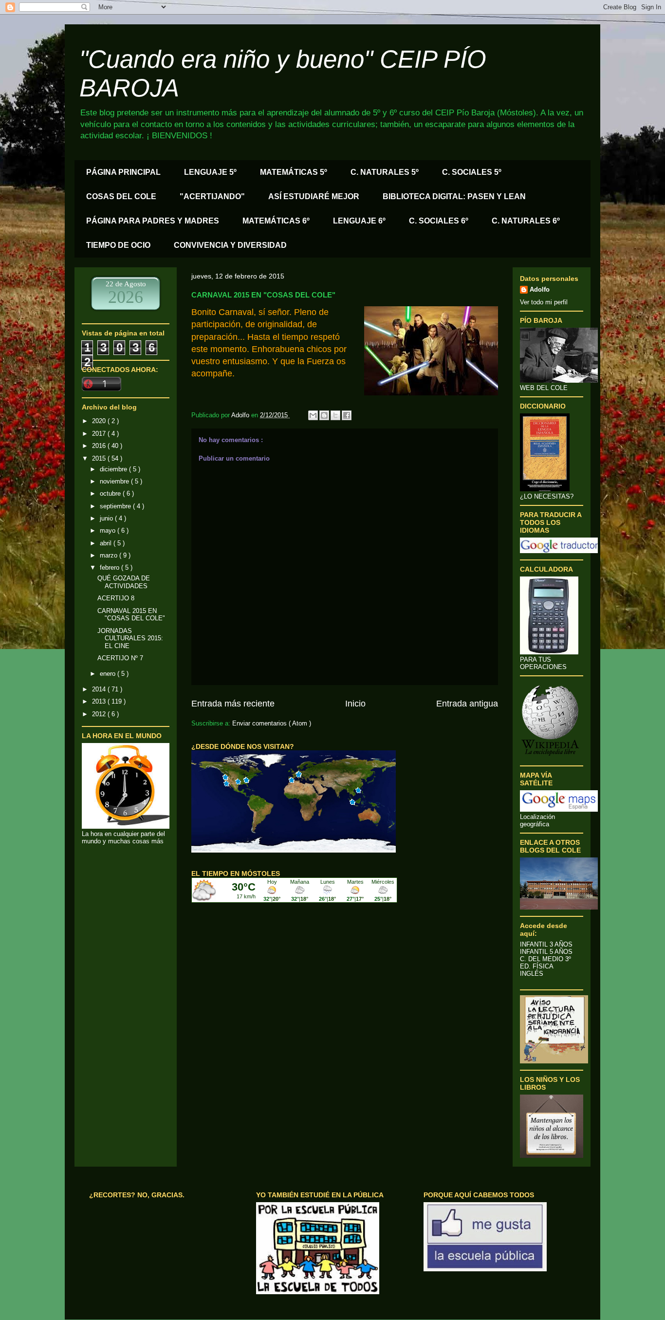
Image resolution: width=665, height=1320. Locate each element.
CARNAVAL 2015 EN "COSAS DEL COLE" (131, 614)
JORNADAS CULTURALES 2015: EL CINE (130, 638)
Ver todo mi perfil (544, 302)
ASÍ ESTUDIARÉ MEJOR (313, 196)
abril (106, 543)
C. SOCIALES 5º (471, 172)
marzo (109, 555)
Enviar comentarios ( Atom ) (271, 723)
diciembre (114, 469)
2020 (100, 421)
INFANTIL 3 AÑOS (546, 944)
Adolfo (540, 289)
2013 (100, 701)
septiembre (116, 506)
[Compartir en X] (335, 415)
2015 (100, 458)
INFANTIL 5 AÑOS (546, 951)
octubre (111, 493)
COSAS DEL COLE (121, 196)
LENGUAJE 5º (210, 172)
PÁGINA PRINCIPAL (123, 172)
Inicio (355, 703)
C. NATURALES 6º (526, 221)
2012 (100, 714)
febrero (110, 567)
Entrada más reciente (233, 703)
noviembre (115, 481)
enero (108, 673)
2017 (100, 433)
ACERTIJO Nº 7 (120, 658)
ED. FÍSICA (537, 966)
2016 (100, 445)
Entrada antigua (467, 703)
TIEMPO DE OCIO (118, 245)
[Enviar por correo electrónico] (313, 415)
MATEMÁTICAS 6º (276, 221)
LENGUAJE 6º (359, 221)
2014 (100, 689)
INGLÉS (531, 973)
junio (107, 518)
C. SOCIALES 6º (438, 221)
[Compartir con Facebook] (346, 415)
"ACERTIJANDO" (212, 196)
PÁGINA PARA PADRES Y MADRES (152, 221)
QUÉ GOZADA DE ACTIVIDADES (123, 582)
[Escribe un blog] (324, 415)
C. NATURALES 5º (385, 172)
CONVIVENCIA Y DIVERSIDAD (230, 245)
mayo (108, 530)
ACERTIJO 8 (115, 598)
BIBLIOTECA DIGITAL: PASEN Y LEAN (454, 196)
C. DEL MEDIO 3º (545, 959)
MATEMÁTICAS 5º (293, 172)
